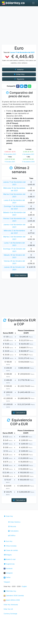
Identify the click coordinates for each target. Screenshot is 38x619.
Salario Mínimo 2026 (12, 600)
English (24, 586)
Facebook (8, 568)
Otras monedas (11, 546)
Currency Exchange (10, 613)
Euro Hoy (9, 541)
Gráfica (12, 535)
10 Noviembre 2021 (10, 154)
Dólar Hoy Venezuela (11, 604)
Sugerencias (10, 564)
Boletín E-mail (10, 559)
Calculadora (14, 531)
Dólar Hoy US (8, 609)
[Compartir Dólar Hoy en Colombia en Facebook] (18, 86)
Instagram (9, 573)
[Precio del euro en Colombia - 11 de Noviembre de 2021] (13, 3)
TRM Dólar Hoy (10, 591)
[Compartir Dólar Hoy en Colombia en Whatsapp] (29, 86)
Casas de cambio (12, 550)
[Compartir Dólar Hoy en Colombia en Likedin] (25, 86)
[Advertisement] (19, 26)
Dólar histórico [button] (20, 275)
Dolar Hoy (9, 516)
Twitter (8, 577)
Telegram (7, 582)
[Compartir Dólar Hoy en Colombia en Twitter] (21, 86)
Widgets (9, 555)
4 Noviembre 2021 (28, 154)
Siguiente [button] (20, 79)
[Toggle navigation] (33, 3)
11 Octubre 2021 (10, 161)
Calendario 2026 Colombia (14, 595)
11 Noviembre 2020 (28, 161)
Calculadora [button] (20, 413)
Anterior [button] (20, 69)
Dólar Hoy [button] (20, 74)
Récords (13, 526)
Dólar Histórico (15, 522)
